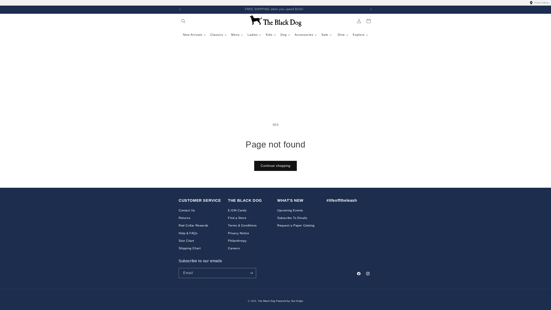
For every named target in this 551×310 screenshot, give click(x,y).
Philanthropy (237, 240)
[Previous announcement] (180, 9)
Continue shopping (275, 165)
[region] (275, 3)
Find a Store (237, 218)
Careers (234, 248)
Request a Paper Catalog (296, 225)
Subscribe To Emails (292, 218)
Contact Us (187, 210)
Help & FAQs (188, 233)
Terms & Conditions (242, 225)
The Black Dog (266, 301)
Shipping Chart (190, 248)
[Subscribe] (251, 273)
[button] (183, 21)
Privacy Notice (238, 233)
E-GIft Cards (237, 210)
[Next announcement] (371, 9)
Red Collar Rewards (193, 225)
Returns (184, 218)
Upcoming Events (290, 210)
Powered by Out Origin (289, 301)
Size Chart (186, 240)
